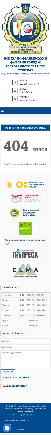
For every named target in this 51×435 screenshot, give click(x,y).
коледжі (19, 240)
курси (27, 240)
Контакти (20, 429)
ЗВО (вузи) (9, 240)
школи (33, 240)
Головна (11, 415)
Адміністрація (25, 415)
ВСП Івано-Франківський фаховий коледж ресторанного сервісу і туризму (25, 64)
